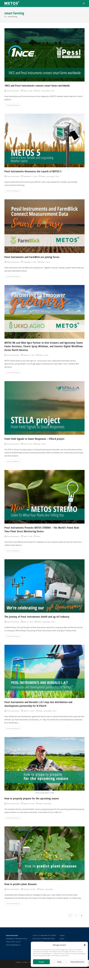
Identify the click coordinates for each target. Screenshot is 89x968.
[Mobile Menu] (84, 3)
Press (52, 91)
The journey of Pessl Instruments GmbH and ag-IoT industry (36, 616)
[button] (85, 945)
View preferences (77, 962)
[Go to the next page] (81, 915)
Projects (62, 935)
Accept (41, 962)
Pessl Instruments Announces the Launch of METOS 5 (32, 171)
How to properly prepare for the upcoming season (31, 798)
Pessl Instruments (13, 91)
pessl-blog (45, 91)
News (38, 91)
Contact (25, 962)
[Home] (5, 17)
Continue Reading (13, 104)
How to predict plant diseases (20, 884)
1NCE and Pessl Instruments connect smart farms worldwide (37, 85)
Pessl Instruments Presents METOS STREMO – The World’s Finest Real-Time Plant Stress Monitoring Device (42, 529)
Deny (59, 962)
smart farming (12, 17)
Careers (61, 939)
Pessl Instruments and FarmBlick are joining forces (31, 257)
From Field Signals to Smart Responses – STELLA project (34, 439)
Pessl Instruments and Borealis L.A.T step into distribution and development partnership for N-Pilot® (38, 704)
